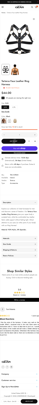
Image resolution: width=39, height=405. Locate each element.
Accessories (14, 183)
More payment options (19, 153)
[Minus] (4, 134)
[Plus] (35, 134)
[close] (37, 1)
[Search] (32, 7)
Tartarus (12, 180)
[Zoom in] (34, 19)
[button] (34, 39)
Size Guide (5, 111)
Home (3, 13)
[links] (3, 366)
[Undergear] (19, 7)
